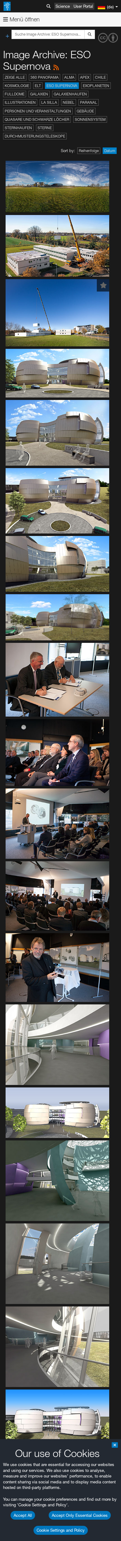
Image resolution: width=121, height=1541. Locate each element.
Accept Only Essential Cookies (80, 1515)
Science (63, 6)
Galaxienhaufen (70, 94)
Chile (100, 77)
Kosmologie (17, 85)
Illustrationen (20, 102)
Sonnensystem (90, 119)
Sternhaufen (18, 127)
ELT (38, 85)
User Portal (83, 6)
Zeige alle (15, 77)
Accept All (23, 1515)
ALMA (69, 77)
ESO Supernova (62, 85)
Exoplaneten (96, 85)
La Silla (49, 102)
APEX (84, 77)
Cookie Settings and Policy (61, 1530)
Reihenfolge (89, 150)
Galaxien (39, 94)
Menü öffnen (24, 19)
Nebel (68, 102)
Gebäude (85, 111)
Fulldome (15, 94)
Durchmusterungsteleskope (35, 136)
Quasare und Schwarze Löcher (37, 119)
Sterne (45, 127)
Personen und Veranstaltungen (38, 111)
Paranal (88, 102)
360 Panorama (44, 77)
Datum (109, 150)
